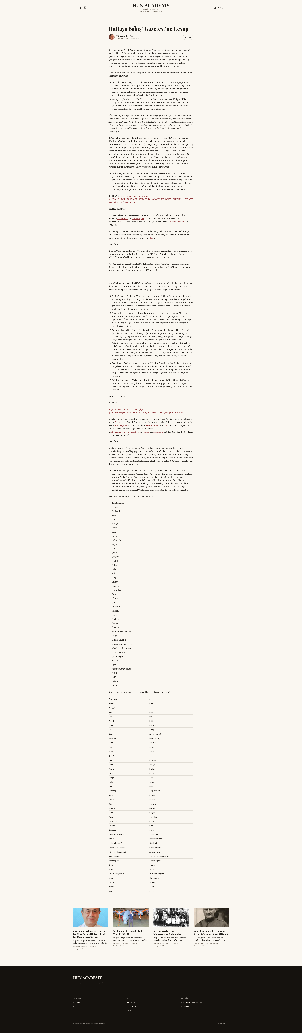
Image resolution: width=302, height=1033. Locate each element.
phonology (116, 431)
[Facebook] (81, 8)
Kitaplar (76, 1006)
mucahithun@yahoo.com (192, 1002)
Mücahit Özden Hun (124, 36)
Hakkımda (131, 1006)
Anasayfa (131, 1002)
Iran (166, 425)
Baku (152, 238)
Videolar (77, 1002)
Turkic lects (121, 422)
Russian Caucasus (177, 221)
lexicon (125, 431)
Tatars (122, 221)
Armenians (122, 218)
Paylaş (188, 37)
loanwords (158, 431)
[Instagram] (85, 8)
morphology (135, 431)
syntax (145, 431)
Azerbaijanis (138, 218)
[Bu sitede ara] (221, 8)
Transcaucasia (152, 425)
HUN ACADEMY (151, 5)
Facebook (185, 1006)
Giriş (129, 1010)
